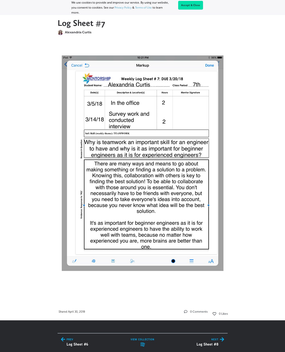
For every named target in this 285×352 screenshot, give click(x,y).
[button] (185, 311)
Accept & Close (190, 5)
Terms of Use (143, 7)
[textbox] (142, 167)
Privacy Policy (123, 7)
